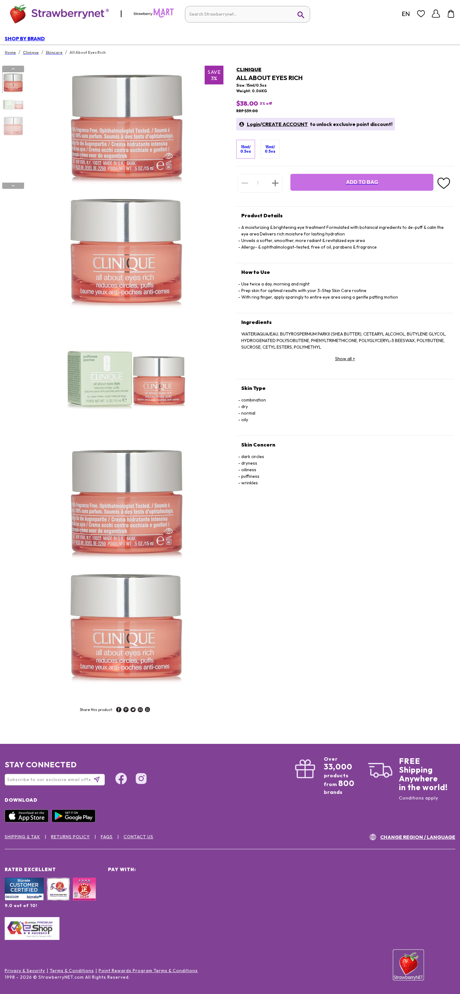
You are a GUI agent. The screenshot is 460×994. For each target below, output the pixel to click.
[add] (275, 183)
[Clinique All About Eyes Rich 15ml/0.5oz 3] (13, 126)
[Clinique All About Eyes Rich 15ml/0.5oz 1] (13, 82)
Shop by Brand (25, 38)
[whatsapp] (147, 710)
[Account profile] (436, 13)
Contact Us (138, 837)
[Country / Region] (405, 13)
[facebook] (118, 710)
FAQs (107, 837)
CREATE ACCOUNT (285, 124)
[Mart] (154, 16)
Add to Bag (362, 182)
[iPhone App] (28, 821)
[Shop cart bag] (451, 13)
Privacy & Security (25, 970)
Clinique (248, 69)
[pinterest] (126, 710)
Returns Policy (70, 837)
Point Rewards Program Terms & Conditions (148, 970)
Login (253, 124)
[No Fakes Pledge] (84, 896)
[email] (140, 710)
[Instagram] (141, 779)
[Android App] (75, 821)
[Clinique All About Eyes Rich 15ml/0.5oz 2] (13, 104)
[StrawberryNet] (57, 13)
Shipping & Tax (22, 837)
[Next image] (13, 186)
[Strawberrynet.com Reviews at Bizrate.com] (24, 899)
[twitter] (133, 710)
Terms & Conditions (72, 970)
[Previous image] (13, 69)
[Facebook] (121, 779)
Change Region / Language (417, 837)
